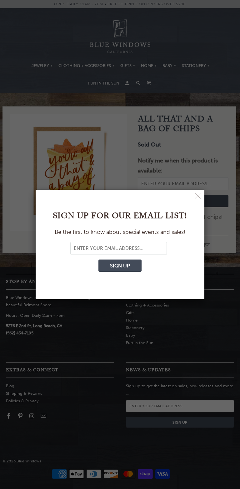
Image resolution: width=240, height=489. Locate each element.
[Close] (197, 196)
